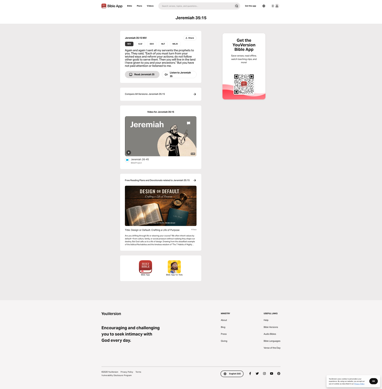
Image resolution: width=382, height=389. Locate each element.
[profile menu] (275, 6)
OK (373, 381)
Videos (150, 6)
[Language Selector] (264, 6)
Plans (139, 6)
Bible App (145, 274)
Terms (138, 372)
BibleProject (136, 163)
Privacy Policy (127, 372)
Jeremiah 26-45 (143, 159)
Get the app (250, 6)
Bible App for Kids (174, 274)
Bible (129, 6)
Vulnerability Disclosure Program (116, 375)
